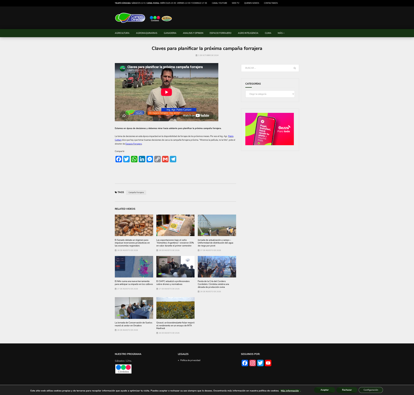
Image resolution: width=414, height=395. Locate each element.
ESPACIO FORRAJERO (220, 33)
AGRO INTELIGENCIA (248, 33)
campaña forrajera (136, 192)
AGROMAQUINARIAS (146, 33)
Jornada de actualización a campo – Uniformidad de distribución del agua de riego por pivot (215, 243)
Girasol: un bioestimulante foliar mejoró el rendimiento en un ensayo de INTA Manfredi (175, 325)
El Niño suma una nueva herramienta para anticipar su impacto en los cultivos (134, 283)
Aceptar (325, 389)
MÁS (280, 33)
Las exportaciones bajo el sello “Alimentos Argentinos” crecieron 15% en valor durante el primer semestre (175, 243)
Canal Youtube (219, 3)
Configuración (371, 389)
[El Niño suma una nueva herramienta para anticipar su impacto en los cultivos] (134, 266)
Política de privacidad (190, 360)
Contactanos (271, 3)
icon (175, 266)
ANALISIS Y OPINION (193, 33)
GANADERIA (170, 33)
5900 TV (235, 3)
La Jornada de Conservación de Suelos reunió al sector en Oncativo (133, 324)
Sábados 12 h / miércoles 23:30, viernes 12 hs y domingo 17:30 (161, 3)
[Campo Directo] (143, 17)
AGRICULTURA (122, 33)
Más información (290, 390)
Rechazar (347, 389)
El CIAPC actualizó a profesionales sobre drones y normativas (173, 283)
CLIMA (268, 33)
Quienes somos (251, 3)
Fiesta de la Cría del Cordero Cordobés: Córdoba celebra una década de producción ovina (213, 284)
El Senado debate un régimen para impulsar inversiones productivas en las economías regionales (132, 243)
